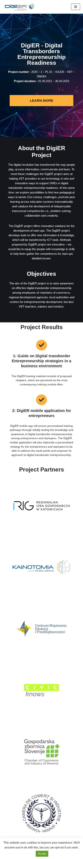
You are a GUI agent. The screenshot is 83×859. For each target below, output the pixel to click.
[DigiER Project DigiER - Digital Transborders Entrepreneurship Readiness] (20, 7)
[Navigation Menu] (75, 6)
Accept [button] (42, 853)
